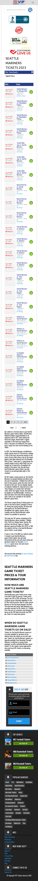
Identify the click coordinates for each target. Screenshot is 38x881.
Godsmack (17, 810)
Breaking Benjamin (10, 803)
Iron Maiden (29, 782)
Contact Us (8, 872)
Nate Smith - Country (11, 792)
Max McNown (9, 799)
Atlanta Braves (11, 674)
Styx (24, 823)
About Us (7, 851)
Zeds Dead (8, 816)
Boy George (8, 823)
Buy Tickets (22, 743)
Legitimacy (8, 858)
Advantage (8, 839)
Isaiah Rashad (10, 555)
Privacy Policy (9, 856)
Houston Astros (11, 669)
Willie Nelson (20, 782)
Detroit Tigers (10, 666)
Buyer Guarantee (10, 837)
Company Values (9, 842)
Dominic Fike (23, 796)
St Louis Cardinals (27, 553)
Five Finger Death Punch (12, 796)
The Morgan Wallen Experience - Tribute (15, 820)
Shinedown (17, 789)
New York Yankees (12, 677)
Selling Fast (10, 94)
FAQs (6, 853)
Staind (7, 782)
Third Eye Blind (9, 813)
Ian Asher (25, 810)
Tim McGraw (9, 827)
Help (6, 863)
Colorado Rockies (11, 663)
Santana (22, 806)
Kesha (20, 792)
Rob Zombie (9, 789)
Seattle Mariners (11, 672)
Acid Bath (18, 813)
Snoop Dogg (9, 810)
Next (25, 422)
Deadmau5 (20, 803)
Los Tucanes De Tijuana (12, 806)
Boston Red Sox (11, 660)
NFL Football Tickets (21, 739)
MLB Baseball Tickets (22, 763)
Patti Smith (26, 813)
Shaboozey (17, 799)
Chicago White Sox (12, 680)
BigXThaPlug (9, 786)
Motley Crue (17, 823)
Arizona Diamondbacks (13, 658)
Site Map (7, 861)
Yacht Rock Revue (19, 786)
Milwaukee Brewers (12, 683)
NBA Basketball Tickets (23, 751)
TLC (13, 782)
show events (18, 427)
